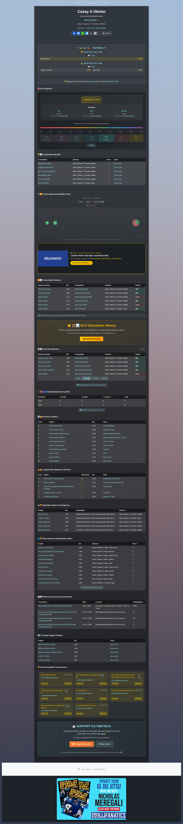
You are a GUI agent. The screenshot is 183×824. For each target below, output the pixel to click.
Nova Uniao (90, 20)
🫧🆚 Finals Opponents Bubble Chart (54, 194)
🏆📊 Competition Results (49, 154)
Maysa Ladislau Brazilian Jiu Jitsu (114, 437)
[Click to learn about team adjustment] (98, 20)
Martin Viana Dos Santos (46, 644)
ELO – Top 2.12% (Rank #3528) (91, 28)
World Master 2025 (44, 163)
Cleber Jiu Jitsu (108, 445)
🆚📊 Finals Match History (50, 280)
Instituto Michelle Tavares (111, 433)
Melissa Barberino (44, 522)
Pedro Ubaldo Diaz (97, 116)
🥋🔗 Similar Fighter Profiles (50, 635)
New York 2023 (43, 183)
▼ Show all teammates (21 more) (91, 587)
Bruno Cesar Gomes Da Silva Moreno (51, 551)
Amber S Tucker (43, 518)
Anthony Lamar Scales (46, 555)
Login (104, 3)
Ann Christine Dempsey (46, 370)
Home (79, 3)
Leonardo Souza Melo (45, 563)
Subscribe (107, 33)
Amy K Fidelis (43, 309)
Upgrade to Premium (92, 339)
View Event (68, 683)
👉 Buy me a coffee (83, 744)
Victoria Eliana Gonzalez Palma (49, 583)
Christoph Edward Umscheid (48, 579)
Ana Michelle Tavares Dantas (59, 433)
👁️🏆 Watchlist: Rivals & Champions (54, 505)
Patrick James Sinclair (45, 547)
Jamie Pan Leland (44, 289)
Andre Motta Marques (45, 559)
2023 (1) (104, 378)
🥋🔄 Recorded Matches (49, 349)
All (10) (78, 378)
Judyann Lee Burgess (56, 445)
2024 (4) (95, 378)
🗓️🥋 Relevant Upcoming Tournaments (55, 597)
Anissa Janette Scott (45, 358)
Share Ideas (105, 744)
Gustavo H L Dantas (45, 575)
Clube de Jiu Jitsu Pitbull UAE (113, 482)
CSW (105, 453)
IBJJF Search (91, 3)
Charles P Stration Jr (129, 116)
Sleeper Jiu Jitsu (108, 430)
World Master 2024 (44, 175)
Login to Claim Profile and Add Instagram (91, 16)
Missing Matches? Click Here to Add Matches (92, 385)
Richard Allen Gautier (45, 571)
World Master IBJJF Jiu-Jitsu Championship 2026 (55, 606)
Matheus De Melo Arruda (46, 648)
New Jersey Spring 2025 (46, 171)
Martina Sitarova (49, 482)
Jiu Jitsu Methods (109, 426)
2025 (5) (86, 378)
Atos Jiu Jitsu (107, 486)
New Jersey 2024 (44, 179)
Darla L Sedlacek (44, 526)
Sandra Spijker (54, 461)
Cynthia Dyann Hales (56, 430)
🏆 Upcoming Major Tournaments (53, 667)
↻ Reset (91, 145)
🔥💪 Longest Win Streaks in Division (55, 470)
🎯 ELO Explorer (45, 89)
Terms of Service (86, 769)
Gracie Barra (107, 461)
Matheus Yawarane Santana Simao (50, 652)
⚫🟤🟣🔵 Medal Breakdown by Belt (54, 392)
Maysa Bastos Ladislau (57, 437)
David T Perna (43, 567)
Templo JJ (106, 449)
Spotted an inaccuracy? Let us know (92, 410)
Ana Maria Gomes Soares (58, 449)
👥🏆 (55, 539)
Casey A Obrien (54, 457)
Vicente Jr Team (108, 441)
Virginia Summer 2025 (45, 167)
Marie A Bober (64, 116)
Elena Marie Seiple (55, 426)
